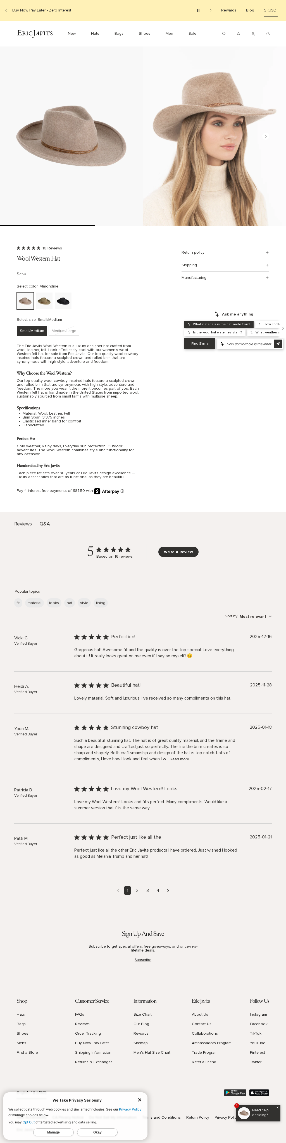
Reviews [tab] (23, 524)
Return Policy (197, 1117)
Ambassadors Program (212, 1043)
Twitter (255, 1062)
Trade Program (205, 1053)
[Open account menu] (253, 33)
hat (69, 603)
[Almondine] (25, 301)
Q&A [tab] (45, 524)
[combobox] (248, 616)
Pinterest (257, 1053)
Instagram (258, 1014)
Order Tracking (88, 1034)
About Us (200, 1014)
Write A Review (178, 552)
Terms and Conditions (161, 1117)
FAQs (79, 1014)
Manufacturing (194, 278)
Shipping (189, 265)
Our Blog (141, 1024)
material (34, 603)
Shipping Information (93, 1053)
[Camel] (44, 301)
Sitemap (141, 1043)
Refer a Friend (204, 1062)
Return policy (193, 252)
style (84, 603)
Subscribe (143, 960)
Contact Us (201, 1024)
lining (100, 603)
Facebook (259, 1024)
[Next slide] (210, 10)
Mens (21, 1043)
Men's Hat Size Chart (152, 1053)
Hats (21, 1014)
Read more (179, 759)
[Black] (63, 301)
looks (54, 603)
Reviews (82, 1024)
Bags (21, 1024)
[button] (71, 136)
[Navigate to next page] (168, 891)
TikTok (255, 1034)
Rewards (228, 10)
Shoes (22, 1034)
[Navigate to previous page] (118, 891)
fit (18, 603)
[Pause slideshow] (198, 10)
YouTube (257, 1043)
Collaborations (205, 1034)
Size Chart (143, 1014)
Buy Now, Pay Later (92, 1043)
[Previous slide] (6, 10)
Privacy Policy (227, 1117)
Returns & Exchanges (94, 1062)
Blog (250, 10)
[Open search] (224, 33)
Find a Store (27, 1053)
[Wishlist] (238, 33)
